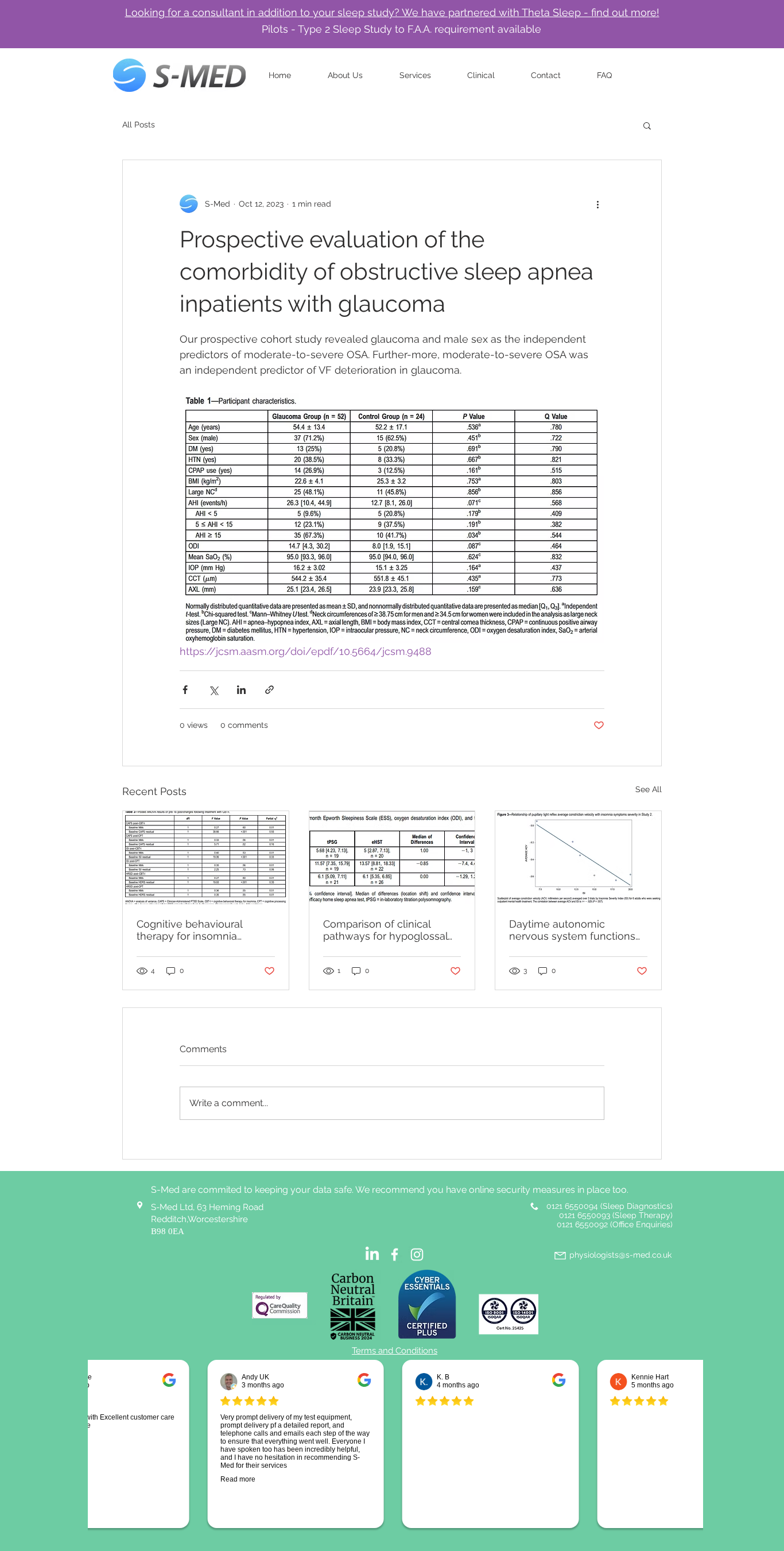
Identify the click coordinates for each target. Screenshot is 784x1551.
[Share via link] (269, 689)
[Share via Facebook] (185, 689)
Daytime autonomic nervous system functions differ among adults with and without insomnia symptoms (572, 930)
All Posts (138, 124)
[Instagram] (417, 1254)
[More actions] (597, 204)
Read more (231, 1479)
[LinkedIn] (372, 1254)
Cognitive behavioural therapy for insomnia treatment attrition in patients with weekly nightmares (189, 930)
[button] (647, 125)
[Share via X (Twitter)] (213, 689)
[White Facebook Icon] (394, 1254)
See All (648, 789)
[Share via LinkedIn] (241, 689)
